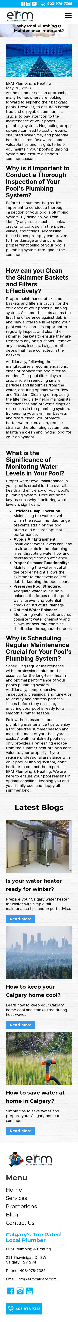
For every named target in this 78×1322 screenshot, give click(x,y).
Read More (21, 919)
